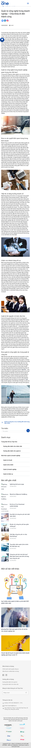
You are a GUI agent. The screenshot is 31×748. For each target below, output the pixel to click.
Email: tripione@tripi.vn (10, 705)
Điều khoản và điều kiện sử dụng (10, 671)
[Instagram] (7, 21)
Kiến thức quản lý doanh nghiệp (10, 455)
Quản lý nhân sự (8, 474)
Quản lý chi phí (7, 460)
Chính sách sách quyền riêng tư (10, 669)
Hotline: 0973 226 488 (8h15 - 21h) (13, 703)
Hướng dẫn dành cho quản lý (12, 451)
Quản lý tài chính (8, 465)
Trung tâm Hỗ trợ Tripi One (9, 441)
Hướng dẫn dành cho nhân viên (12, 446)
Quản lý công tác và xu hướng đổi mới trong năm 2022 (17, 422)
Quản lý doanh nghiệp (9, 469)
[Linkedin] (5, 21)
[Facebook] (2, 21)
